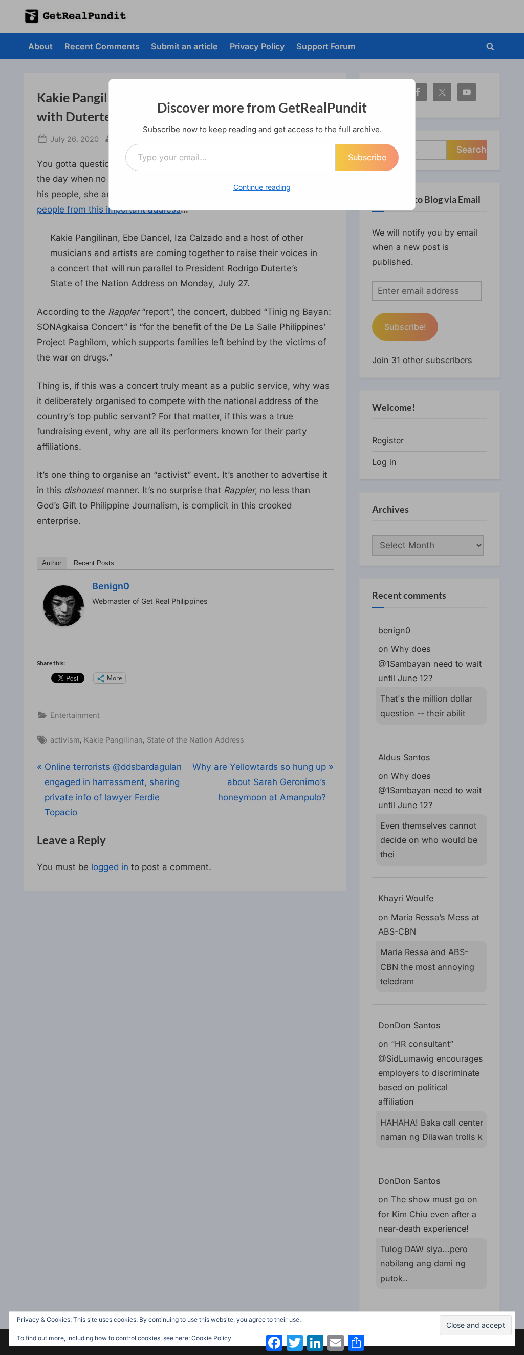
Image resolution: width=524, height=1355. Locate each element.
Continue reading (262, 187)
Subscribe (367, 157)
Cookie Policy (211, 1338)
